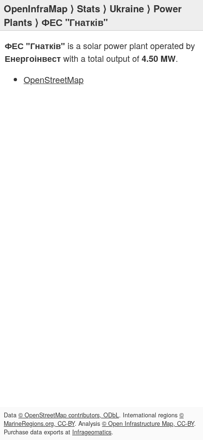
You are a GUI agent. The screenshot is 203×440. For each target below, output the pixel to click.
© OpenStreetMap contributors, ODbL (68, 415)
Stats (88, 8)
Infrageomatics (91, 432)
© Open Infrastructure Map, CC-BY (148, 423)
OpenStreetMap (54, 79)
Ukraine (127, 8)
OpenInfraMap (36, 8)
